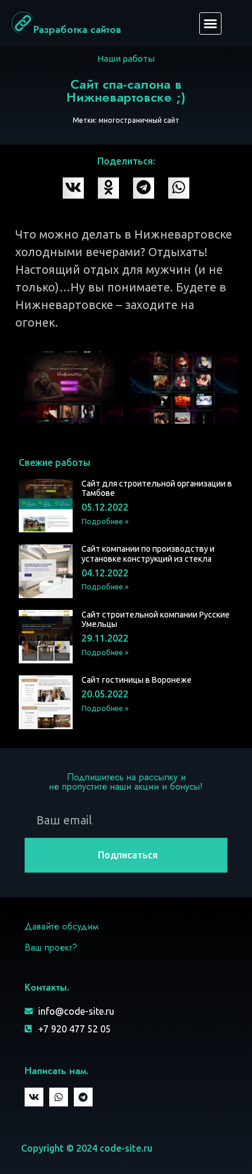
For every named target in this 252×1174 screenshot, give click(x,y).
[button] (210, 23)
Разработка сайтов (77, 29)
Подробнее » (104, 521)
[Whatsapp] (58, 1097)
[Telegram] (83, 1097)
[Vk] (34, 1097)
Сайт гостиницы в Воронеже (136, 680)
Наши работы (126, 58)
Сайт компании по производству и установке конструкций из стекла (147, 553)
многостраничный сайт (138, 120)
